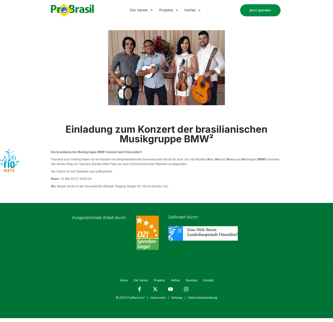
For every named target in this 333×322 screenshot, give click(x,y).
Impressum (158, 297)
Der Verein (139, 10)
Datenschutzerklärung (202, 297)
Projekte (166, 10)
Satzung (176, 297)
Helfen (190, 10)
